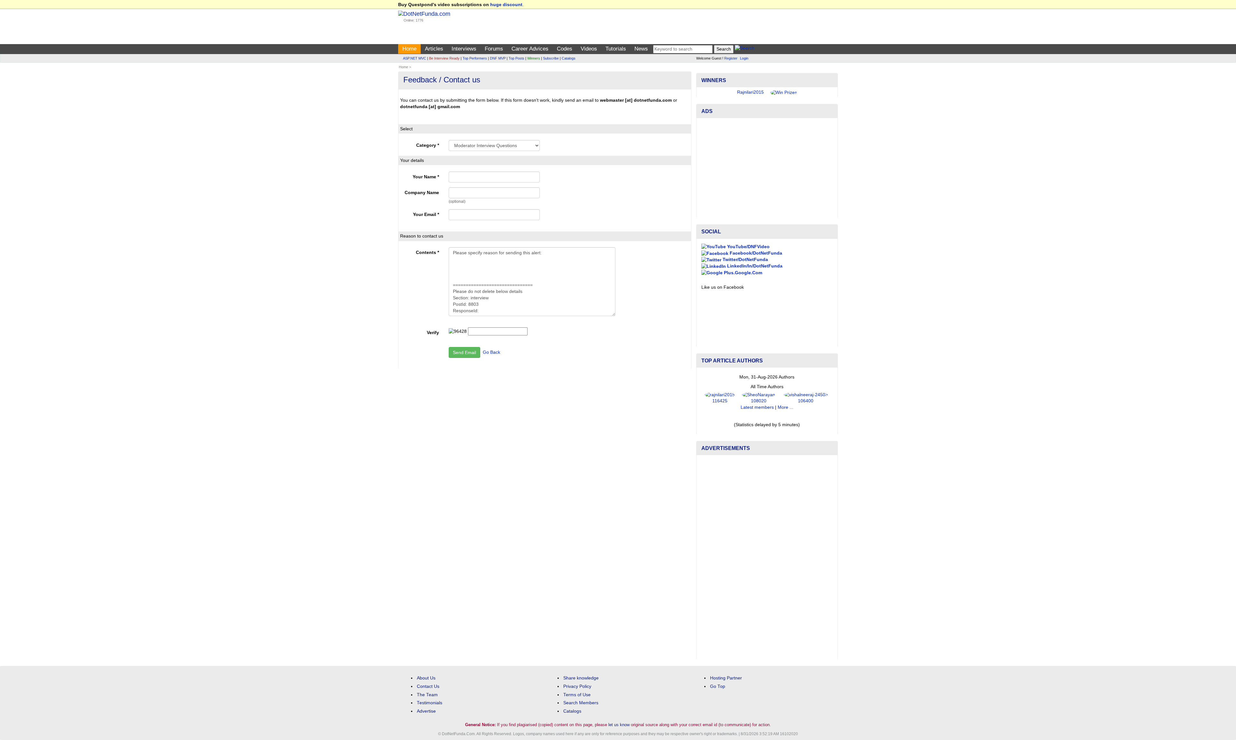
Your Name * (426, 176)
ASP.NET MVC (414, 58)
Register (730, 58)
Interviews (464, 49)
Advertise (426, 711)
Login (744, 58)
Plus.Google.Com (742, 272)
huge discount (506, 4)
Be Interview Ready (444, 58)
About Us (426, 678)
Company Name (422, 192)
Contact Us (428, 686)
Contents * (427, 252)
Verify (433, 332)
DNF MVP (498, 58)
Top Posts (516, 58)
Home (409, 49)
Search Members (580, 702)
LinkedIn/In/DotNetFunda (754, 266)
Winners (533, 58)
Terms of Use (577, 694)
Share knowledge (581, 678)
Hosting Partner (726, 678)
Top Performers (475, 58)
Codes (564, 49)
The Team (427, 694)
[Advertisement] (767, 168)
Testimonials (429, 702)
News (641, 49)
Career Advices (529, 49)
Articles (434, 49)
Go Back (491, 352)
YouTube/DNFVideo (748, 246)
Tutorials (615, 49)
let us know (619, 724)
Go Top (717, 686)
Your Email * (426, 214)
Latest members (757, 407)
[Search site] (744, 49)
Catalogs (569, 58)
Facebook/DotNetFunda (755, 253)
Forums (494, 49)
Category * (427, 145)
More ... (785, 407)
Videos (589, 49)
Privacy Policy (577, 686)
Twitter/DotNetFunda (744, 259)
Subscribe (551, 58)
